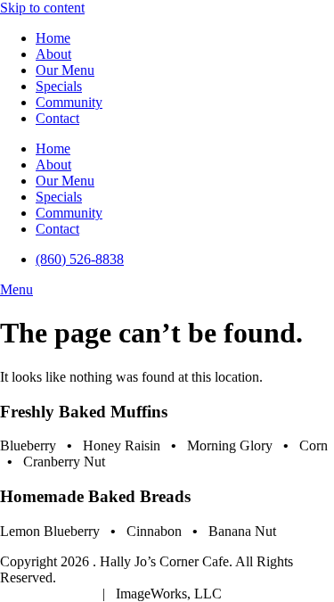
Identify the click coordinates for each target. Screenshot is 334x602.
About (53, 54)
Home (53, 37)
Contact (57, 118)
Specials (59, 86)
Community (69, 102)
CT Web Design (47, 593)
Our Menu (65, 70)
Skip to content (42, 7)
